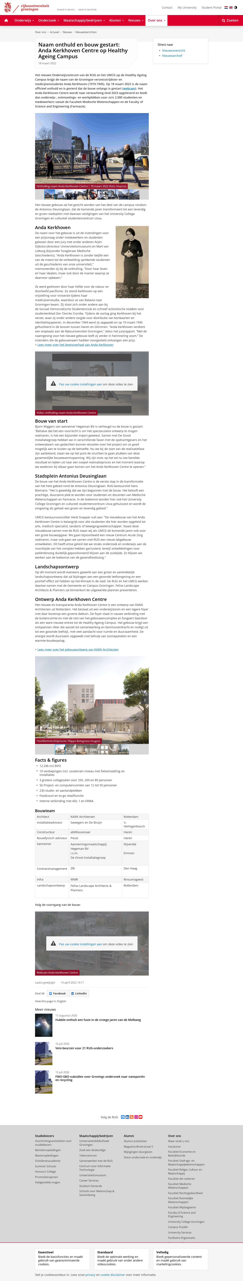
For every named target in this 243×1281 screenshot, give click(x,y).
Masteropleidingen (47, 1155)
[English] (231, 7)
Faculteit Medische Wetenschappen (179, 1186)
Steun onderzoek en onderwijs (143, 1157)
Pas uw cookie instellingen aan (80, 384)
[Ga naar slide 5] (92, 194)
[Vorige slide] (39, 151)
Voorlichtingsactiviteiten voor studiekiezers (53, 1143)
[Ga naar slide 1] (49, 194)
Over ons (40, 32)
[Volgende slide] (145, 151)
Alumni (129, 1136)
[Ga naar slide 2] (60, 194)
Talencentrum (88, 1155)
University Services (180, 1232)
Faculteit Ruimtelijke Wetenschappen (180, 1200)
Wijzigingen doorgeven (138, 1152)
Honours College (45, 1171)
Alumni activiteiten (135, 1141)
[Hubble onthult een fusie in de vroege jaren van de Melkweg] (43, 1025)
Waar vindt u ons (178, 1141)
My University (187, 7)
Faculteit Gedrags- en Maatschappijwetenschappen (186, 1162)
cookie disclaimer (113, 1275)
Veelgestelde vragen (47, 1182)
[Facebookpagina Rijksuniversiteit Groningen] (123, 1117)
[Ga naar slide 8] (123, 194)
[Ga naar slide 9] (134, 194)
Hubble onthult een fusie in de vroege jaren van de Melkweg (98, 1019)
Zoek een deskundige (92, 1150)
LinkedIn (81, 993)
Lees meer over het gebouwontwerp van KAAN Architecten (78, 649)
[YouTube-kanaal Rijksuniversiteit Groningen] (140, 1117)
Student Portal (212, 7)
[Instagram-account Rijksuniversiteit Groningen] (136, 1117)
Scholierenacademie (47, 1161)
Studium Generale (90, 1186)
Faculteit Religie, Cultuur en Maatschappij (185, 1171)
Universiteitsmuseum (92, 1175)
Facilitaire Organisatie (181, 1238)
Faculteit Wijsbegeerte (182, 1207)
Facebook (59, 993)
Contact (167, 7)
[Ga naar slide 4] (81, 194)
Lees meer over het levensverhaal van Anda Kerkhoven (75, 345)
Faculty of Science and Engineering (182, 1214)
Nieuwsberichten (86, 32)
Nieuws (67, 32)
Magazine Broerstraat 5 (138, 1146)
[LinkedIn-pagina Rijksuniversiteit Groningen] (127, 1117)
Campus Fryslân (178, 1227)
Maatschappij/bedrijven (96, 1136)
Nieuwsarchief (172, 56)
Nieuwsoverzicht (173, 50)
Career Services (89, 1180)
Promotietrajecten (46, 1177)
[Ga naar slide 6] (102, 194)
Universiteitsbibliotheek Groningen (94, 1143)
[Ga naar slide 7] (113, 194)
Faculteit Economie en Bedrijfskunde (182, 1153)
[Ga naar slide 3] (70, 194)
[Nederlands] (226, 7)
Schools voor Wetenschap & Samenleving (96, 1193)
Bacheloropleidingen (48, 1150)
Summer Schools (45, 1166)
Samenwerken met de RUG (96, 1161)
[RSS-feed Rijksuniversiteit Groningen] (132, 1117)
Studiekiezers (44, 1136)
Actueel (54, 32)
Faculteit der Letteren (181, 1179)
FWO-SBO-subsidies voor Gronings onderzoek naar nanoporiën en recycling (100, 1078)
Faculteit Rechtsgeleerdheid (185, 1193)
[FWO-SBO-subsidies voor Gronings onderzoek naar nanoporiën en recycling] (43, 1082)
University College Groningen (186, 1222)
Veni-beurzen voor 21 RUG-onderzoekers (84, 1048)
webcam (129, 88)
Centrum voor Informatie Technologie (95, 1168)
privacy (90, 1275)
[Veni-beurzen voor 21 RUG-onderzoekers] (43, 1053)
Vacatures (174, 1146)
